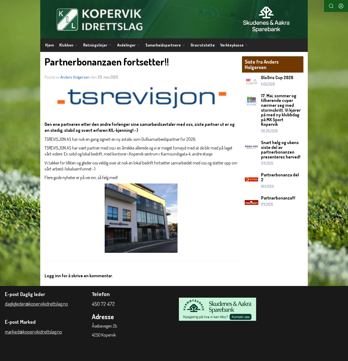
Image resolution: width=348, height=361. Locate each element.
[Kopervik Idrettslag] (174, 19)
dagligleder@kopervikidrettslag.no (36, 304)
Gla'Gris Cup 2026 (277, 77)
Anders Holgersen (75, 77)
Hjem (49, 45)
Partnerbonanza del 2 (280, 177)
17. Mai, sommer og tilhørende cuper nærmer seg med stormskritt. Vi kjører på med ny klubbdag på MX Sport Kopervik (281, 110)
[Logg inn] (341, 6)
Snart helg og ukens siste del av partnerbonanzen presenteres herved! (280, 150)
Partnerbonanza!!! (278, 198)
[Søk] (331, 6)
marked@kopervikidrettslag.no (33, 332)
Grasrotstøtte (203, 45)
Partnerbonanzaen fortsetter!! (107, 61)
